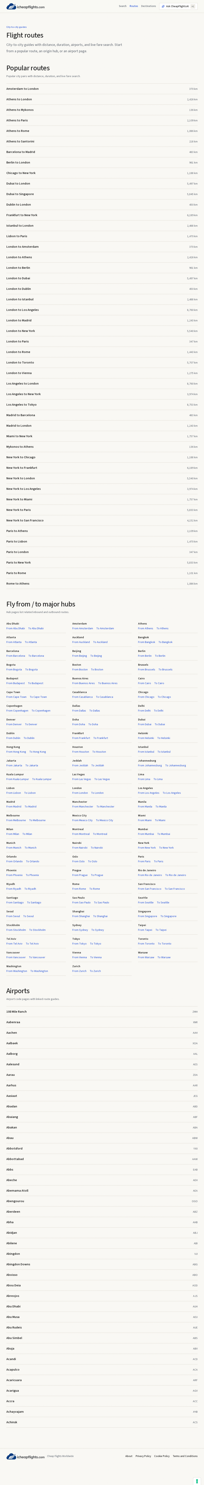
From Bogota (14, 670)
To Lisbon (30, 793)
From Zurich (79, 971)
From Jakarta (14, 766)
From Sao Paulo (81, 903)
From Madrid (13, 807)
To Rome (94, 889)
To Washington (39, 971)
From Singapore (147, 916)
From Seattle (146, 903)
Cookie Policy (162, 1456)
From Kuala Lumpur (17, 779)
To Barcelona (36, 656)
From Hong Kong (16, 752)
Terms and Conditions (185, 1456)
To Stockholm (37, 930)
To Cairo (159, 683)
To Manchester (105, 807)
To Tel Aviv (32, 944)
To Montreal (100, 834)
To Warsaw (164, 957)
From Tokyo (79, 944)
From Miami (145, 820)
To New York (166, 848)
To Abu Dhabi (36, 628)
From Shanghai (81, 916)
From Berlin (145, 656)
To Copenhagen (40, 711)
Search (123, 6)
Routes (134, 6)
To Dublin (29, 738)
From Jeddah (80, 766)
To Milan (27, 834)
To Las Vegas (102, 779)
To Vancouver (37, 957)
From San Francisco (149, 889)
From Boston (80, 670)
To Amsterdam (105, 628)
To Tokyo (95, 944)
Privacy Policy (143, 1456)
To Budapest (35, 683)
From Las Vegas (81, 779)
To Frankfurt (100, 738)
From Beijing (79, 656)
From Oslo (78, 861)
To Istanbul (164, 752)
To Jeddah (97, 766)
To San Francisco (175, 889)
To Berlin (160, 656)
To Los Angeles (172, 793)
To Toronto (164, 944)
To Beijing (96, 656)
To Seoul (28, 916)
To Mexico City (104, 820)
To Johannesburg (175, 766)
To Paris (158, 861)
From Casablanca (82, 697)
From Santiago (15, 903)
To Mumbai (163, 834)
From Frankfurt (81, 738)
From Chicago (146, 697)
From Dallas (79, 711)
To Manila (161, 807)
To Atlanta (31, 642)
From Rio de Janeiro (150, 875)
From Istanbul (146, 752)
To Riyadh (30, 889)
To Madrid (30, 807)
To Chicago (164, 697)
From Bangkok (146, 642)
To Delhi (158, 711)
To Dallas (94, 711)
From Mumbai (146, 834)
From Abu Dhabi (15, 628)
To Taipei (161, 930)
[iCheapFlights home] (25, 6)
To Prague (97, 875)
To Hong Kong (37, 752)
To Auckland (100, 642)
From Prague (80, 875)
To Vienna (96, 957)
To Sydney (97, 930)
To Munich (30, 848)
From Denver (14, 724)
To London (97, 793)
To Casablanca (104, 697)
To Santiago (34, 903)
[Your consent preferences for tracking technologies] (197, 1481)
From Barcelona (15, 656)
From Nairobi (79, 848)
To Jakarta (31, 766)
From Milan (12, 834)
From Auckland (81, 642)
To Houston (99, 752)
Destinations (148, 6)
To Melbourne (37, 820)
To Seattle (163, 903)
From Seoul (13, 916)
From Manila (145, 807)
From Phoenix (14, 875)
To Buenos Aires (108, 683)
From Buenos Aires (83, 683)
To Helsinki (163, 738)
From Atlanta (14, 642)
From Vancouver (16, 957)
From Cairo (144, 683)
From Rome (79, 889)
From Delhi (144, 711)
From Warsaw (146, 957)
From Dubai (144, 724)
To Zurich (95, 971)
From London (80, 793)
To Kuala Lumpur (42, 779)
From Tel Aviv (14, 944)
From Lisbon (13, 793)
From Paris (144, 861)
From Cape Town (16, 697)
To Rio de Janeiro (175, 875)
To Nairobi (97, 848)
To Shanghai (100, 916)
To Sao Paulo (101, 903)
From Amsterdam (82, 628)
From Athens (145, 628)
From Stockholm (16, 930)
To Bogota (31, 670)
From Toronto (146, 944)
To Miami (160, 820)
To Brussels (165, 670)
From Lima (144, 779)
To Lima (158, 779)
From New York (147, 848)
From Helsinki (146, 738)
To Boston (97, 670)
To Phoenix (32, 875)
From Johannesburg (150, 766)
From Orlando (14, 861)
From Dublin (13, 738)
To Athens (162, 628)
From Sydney (80, 930)
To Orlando (32, 861)
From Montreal (81, 834)
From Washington (16, 971)
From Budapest (15, 683)
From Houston (80, 752)
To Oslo (92, 861)
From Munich (13, 848)
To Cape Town (38, 697)
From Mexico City (82, 820)
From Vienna (79, 957)
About (128, 1456)
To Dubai (160, 724)
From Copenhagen (17, 711)
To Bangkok (165, 642)
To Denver (31, 724)
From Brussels (146, 670)
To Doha (93, 724)
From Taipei (145, 930)
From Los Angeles (148, 793)
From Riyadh (13, 889)
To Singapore (168, 916)
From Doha (78, 724)
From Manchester (82, 807)
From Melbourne (16, 820)
